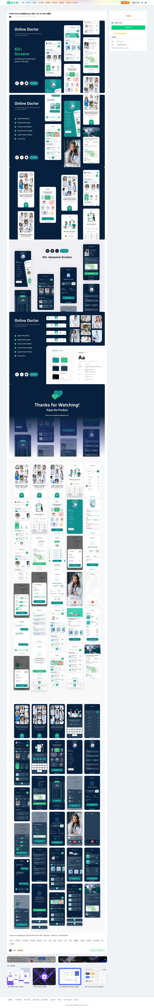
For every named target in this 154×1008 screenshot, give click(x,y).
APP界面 (41, 2)
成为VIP (126, 2)
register (60, 940)
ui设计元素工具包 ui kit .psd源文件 (94, 986)
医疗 (45, 940)
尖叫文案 (76, 999)
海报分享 (101, 950)
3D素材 (34, 2)
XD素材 (12, 944)
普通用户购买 (118, 23)
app (102, 940)
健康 (55, 940)
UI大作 (12, 16)
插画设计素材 (36, 999)
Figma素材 (96, 940)
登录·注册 (136, 2)
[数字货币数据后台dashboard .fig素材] (69, 976)
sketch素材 (25, 940)
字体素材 (68, 2)
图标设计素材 (44, 999)
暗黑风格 (17, 940)
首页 (23, 2)
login (50, 940)
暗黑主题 (39, 940)
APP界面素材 (18, 999)
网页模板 (48, 2)
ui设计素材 (52, 999)
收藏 (93, 950)
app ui (11, 940)
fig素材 (82, 940)
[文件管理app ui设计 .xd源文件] (18, 976)
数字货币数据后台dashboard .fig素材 (69, 986)
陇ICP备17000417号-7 (83, 1005)
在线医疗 (89, 940)
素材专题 (75, 2)
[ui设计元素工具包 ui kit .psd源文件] (95, 976)
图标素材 (54, 2)
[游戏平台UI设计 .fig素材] (44, 976)
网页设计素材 (27, 999)
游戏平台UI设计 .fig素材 (40, 986)
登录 (66, 940)
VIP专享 (28, 2)
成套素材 (76, 940)
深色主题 (32, 940)
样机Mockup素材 (67, 999)
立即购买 (128, 27)
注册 (70, 940)
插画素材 (61, 2)
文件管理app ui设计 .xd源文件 (16, 986)
